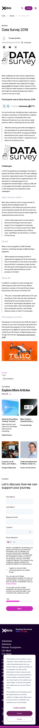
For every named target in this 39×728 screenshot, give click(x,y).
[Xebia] (6, 8)
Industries (7, 641)
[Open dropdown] (35, 8)
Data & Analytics (8, 379)
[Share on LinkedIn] (4, 47)
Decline (19, 719)
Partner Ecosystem (11, 647)
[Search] (22, 8)
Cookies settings (19, 708)
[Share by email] (10, 47)
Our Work (6, 650)
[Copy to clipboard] (15, 47)
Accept (19, 713)
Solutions (6, 644)
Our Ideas (7, 653)
